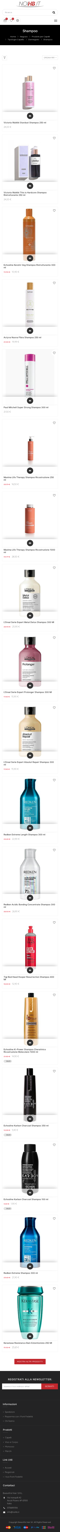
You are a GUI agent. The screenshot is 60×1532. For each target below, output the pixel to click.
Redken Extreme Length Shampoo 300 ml (24, 834)
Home (13, 36)
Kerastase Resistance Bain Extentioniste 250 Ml (28, 1343)
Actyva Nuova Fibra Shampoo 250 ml (22, 337)
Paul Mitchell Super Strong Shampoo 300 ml (26, 407)
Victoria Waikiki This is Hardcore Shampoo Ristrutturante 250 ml (25, 193)
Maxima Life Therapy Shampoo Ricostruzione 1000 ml (29, 551)
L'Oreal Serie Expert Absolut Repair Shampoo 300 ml (29, 763)
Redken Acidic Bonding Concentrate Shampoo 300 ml (29, 905)
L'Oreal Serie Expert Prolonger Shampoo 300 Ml (28, 692)
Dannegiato (33, 39)
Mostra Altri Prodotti (30, 1361)
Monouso (9, 1446)
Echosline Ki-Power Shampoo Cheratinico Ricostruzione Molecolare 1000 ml (25, 1050)
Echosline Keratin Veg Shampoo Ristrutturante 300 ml (29, 266)
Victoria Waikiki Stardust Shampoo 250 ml (25, 122)
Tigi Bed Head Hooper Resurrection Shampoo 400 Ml (29, 978)
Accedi (8, 1467)
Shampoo (47, 39)
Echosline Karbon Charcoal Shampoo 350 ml (26, 1125)
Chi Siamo (10, 1421)
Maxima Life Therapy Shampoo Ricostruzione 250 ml (29, 478)
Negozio (24, 36)
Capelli (8, 1437)
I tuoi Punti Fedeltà (13, 1476)
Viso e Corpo (11, 1442)
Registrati (9, 1472)
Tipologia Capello (16, 39)
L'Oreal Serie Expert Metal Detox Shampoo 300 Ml (29, 622)
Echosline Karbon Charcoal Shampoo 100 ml (26, 1199)
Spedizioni (10, 1412)
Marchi (8, 1451)
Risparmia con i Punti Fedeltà (19, 1416)
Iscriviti (49, 1386)
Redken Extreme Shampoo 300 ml (21, 1273)
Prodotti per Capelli (41, 36)
